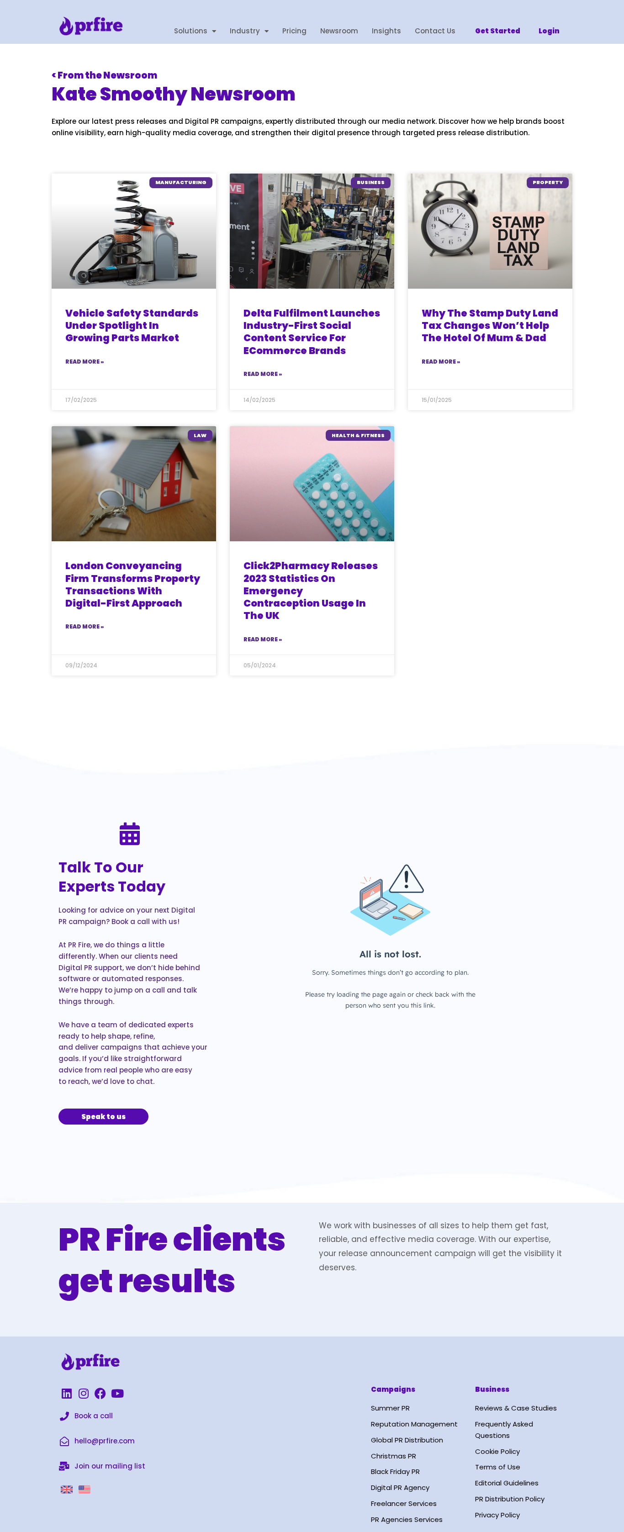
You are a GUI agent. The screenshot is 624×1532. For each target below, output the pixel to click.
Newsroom (339, 31)
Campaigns (393, 1389)
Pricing (294, 31)
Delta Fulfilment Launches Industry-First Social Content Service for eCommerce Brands (311, 331)
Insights (386, 31)
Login (549, 31)
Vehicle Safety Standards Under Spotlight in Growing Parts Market (131, 325)
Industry (245, 31)
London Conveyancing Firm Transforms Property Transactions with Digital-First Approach (132, 584)
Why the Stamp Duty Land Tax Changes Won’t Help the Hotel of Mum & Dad (490, 325)
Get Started (497, 31)
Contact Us (435, 31)
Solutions (190, 31)
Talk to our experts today (111, 877)
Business (492, 1389)
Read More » (84, 361)
